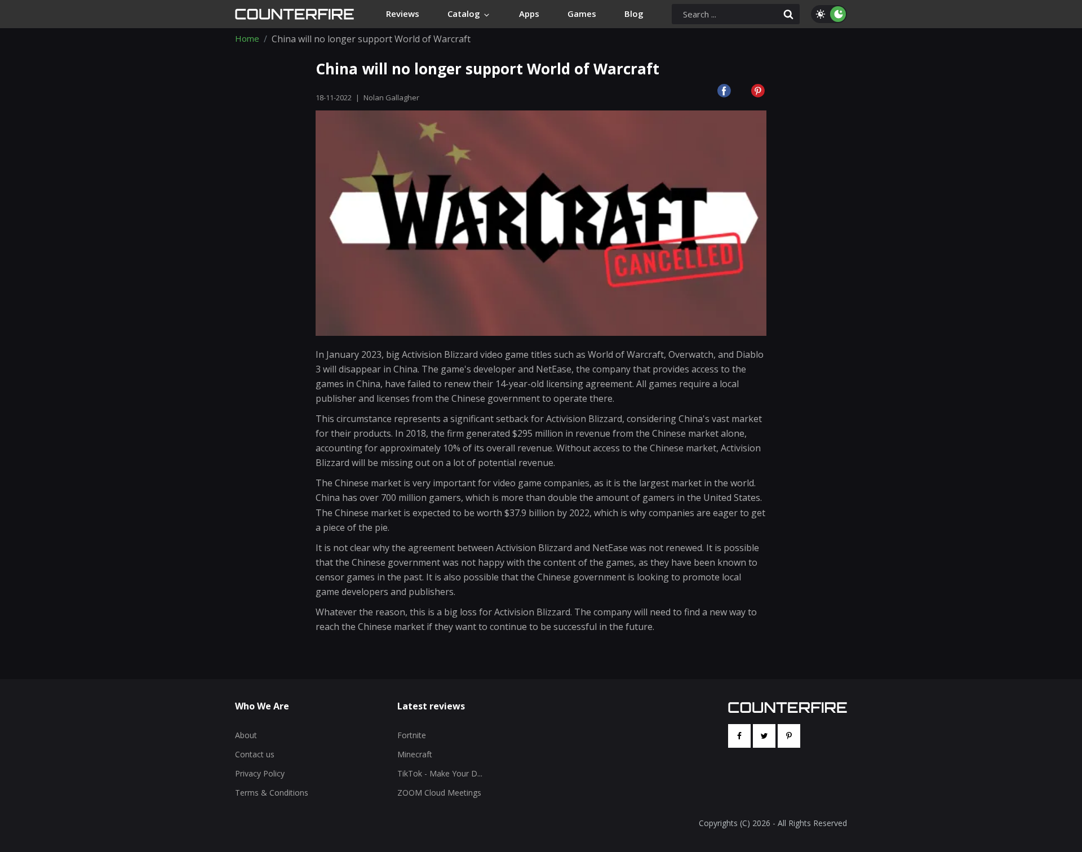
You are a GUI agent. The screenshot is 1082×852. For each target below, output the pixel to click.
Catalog (464, 13)
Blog (634, 13)
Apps (529, 13)
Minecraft (414, 754)
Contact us (254, 754)
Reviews (402, 13)
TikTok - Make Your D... (439, 773)
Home (247, 39)
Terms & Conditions (271, 792)
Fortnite (411, 735)
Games (581, 13)
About (246, 735)
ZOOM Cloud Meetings (439, 792)
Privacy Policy (260, 773)
